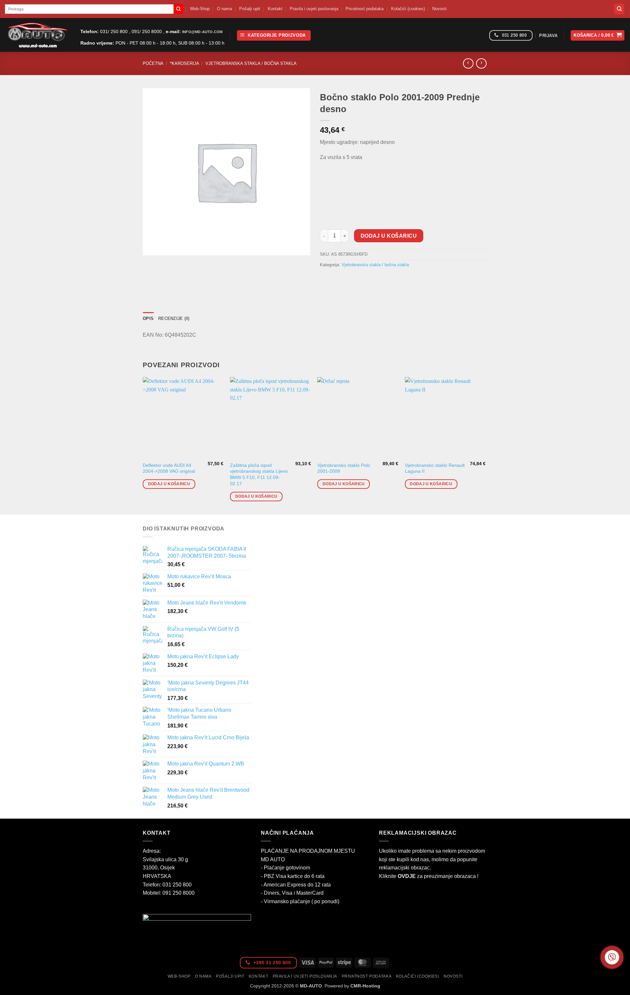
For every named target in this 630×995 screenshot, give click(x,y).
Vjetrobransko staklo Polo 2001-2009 (343, 468)
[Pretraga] (619, 9)
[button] (274, 35)
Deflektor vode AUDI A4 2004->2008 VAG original (169, 468)
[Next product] (468, 63)
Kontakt (275, 8)
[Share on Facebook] (326, 279)
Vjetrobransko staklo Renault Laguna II (435, 468)
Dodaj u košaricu (389, 236)
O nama (224, 8)
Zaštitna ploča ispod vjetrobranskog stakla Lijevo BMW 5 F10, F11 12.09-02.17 (259, 474)
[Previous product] (481, 63)
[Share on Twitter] (337, 279)
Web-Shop (200, 8)
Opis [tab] (148, 318)
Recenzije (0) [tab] (173, 318)
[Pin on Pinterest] (361, 279)
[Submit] (178, 9)
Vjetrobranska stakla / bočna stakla (251, 63)
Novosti (439, 8)
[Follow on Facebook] (481, 35)
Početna (153, 63)
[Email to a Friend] (349, 279)
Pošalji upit (249, 8)
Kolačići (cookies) (408, 8)
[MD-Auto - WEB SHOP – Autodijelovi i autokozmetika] (38, 35)
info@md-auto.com (202, 32)
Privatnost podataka (365, 8)
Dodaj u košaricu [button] (169, 484)
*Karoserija (184, 63)
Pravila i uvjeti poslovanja (314, 8)
